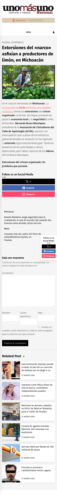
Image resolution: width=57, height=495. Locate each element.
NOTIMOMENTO (17, 42)
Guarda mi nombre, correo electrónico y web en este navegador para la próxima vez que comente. (27, 330)
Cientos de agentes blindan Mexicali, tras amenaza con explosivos (35, 429)
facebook (30, 188)
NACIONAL (6, 42)
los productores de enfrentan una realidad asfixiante (26, 107)
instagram (30, 194)
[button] (54, 32)
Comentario (8, 273)
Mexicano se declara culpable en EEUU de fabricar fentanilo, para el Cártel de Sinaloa (36, 408)
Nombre (6, 313)
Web (40, 313)
